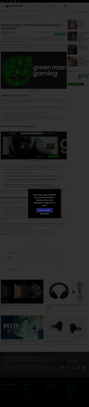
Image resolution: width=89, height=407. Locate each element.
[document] (44, 203)
